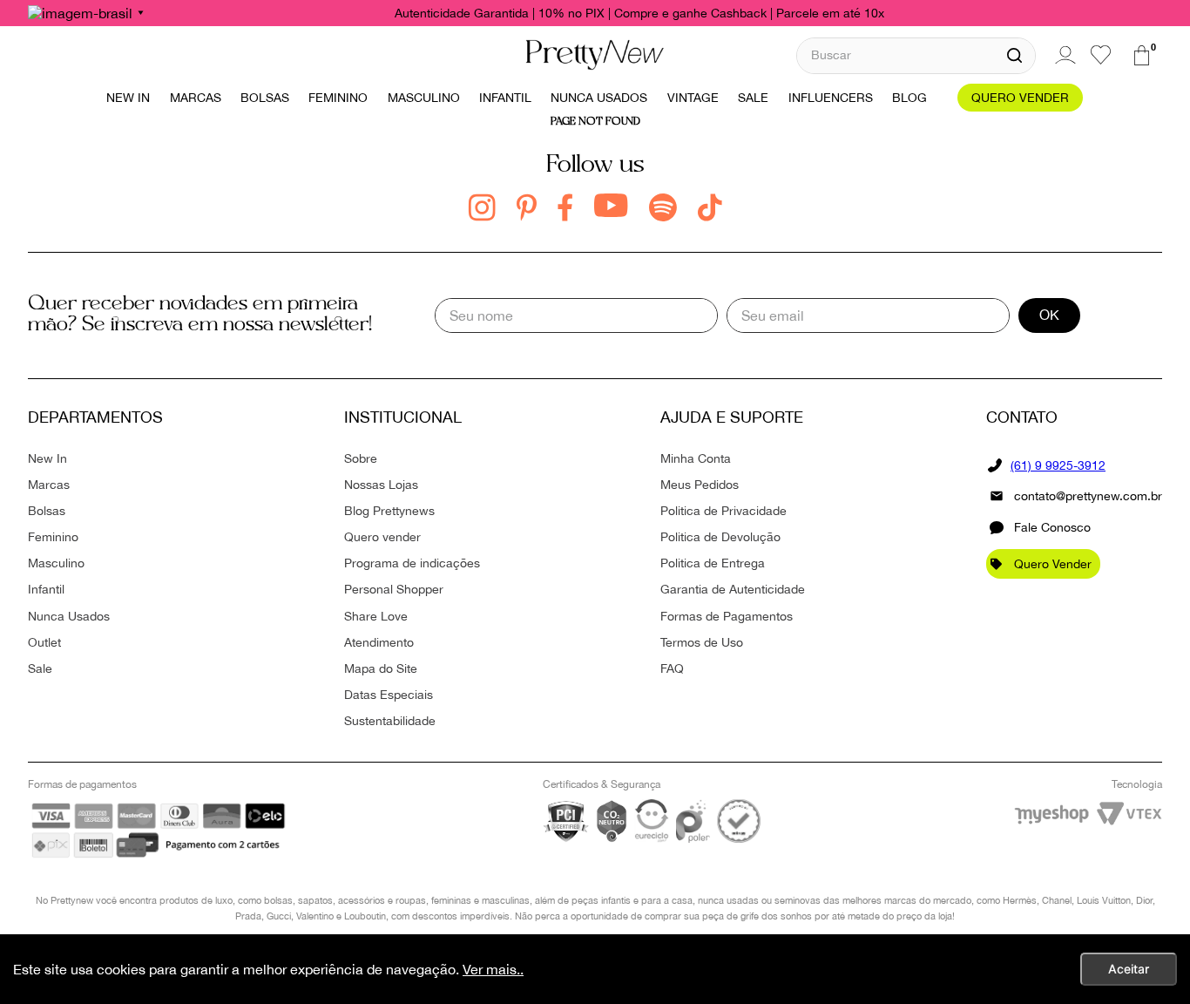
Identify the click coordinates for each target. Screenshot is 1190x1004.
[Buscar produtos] (1014, 55)
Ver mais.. (493, 969)
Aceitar (1128, 968)
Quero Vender (1053, 564)
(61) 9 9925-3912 (1058, 465)
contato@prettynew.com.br (1088, 496)
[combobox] (916, 55)
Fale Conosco (1052, 527)
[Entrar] (1063, 54)
